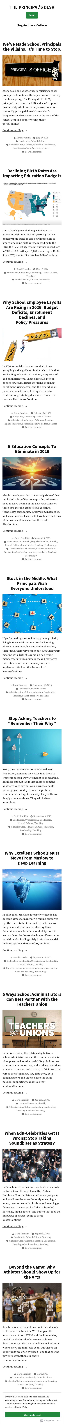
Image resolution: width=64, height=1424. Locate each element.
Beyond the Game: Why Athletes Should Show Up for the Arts (32, 1272)
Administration (16, 144)
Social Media (27, 545)
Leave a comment (33, 152)
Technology (50, 545)
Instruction (12, 541)
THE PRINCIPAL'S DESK (32, 7)
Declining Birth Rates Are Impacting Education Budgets (32, 173)
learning (17, 148)
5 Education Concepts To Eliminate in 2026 (32, 449)
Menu (33, 15)
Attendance (12, 272)
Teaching (36, 148)
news (37, 423)
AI (26, 548)
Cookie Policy (21, 1407)
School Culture (38, 141)
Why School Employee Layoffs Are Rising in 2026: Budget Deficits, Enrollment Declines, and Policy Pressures (32, 312)
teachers (26, 148)
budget (30, 420)
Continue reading (12, 131)
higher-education (13, 423)
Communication (26, 1103)
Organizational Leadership (44, 541)
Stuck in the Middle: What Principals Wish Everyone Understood (32, 583)
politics (44, 423)
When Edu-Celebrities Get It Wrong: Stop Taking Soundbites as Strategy (32, 1138)
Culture (28, 144)
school (25, 695)
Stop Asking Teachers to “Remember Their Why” (32, 721)
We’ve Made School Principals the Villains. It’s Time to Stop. (32, 46)
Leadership (24, 141)
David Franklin (23, 137)
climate (31, 548)
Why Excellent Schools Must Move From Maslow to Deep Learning (32, 858)
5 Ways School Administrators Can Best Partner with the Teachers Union (32, 999)
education (38, 144)
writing (45, 148)
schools (53, 423)
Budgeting (24, 272)
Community (18, 1377)
